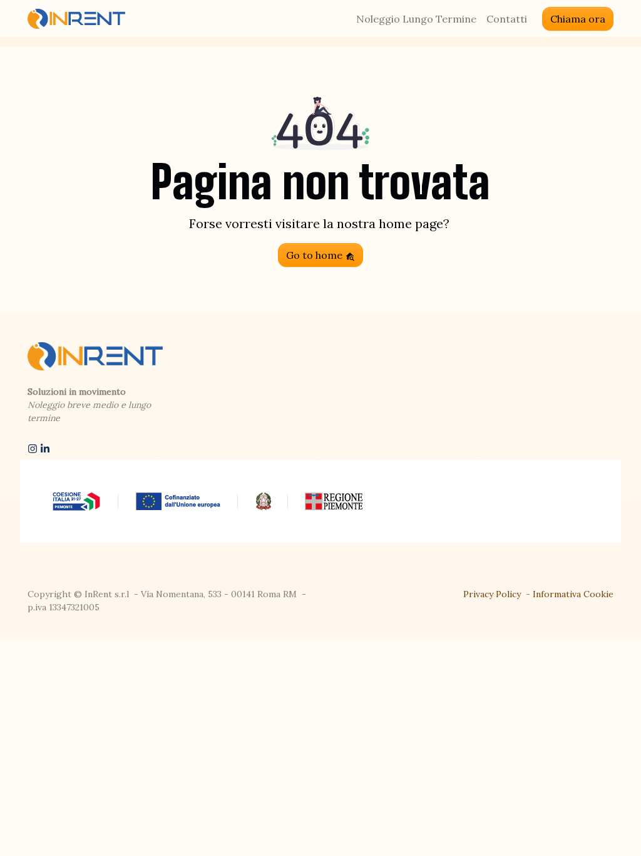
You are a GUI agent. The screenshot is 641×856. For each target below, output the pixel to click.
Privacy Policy (492, 594)
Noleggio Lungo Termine (416, 19)
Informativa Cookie (573, 594)
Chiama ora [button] (577, 19)
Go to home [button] (315, 255)
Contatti (506, 19)
